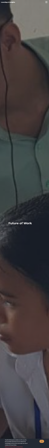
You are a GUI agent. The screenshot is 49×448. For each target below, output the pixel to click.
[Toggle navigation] (46, 2)
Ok (42, 441)
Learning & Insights (8, 2)
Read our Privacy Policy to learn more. (14, 446)
